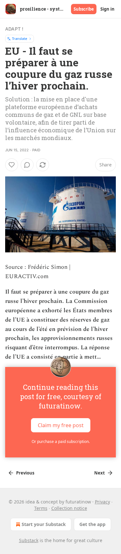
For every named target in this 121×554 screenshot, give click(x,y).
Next (99, 473)
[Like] (11, 164)
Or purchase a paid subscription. (61, 441)
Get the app (92, 524)
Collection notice (69, 508)
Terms (40, 508)
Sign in (107, 9)
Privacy (102, 502)
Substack (28, 540)
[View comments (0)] (27, 164)
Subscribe (84, 9)
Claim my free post (61, 425)
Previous (25, 473)
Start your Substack (44, 524)
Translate (19, 38)
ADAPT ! (14, 29)
